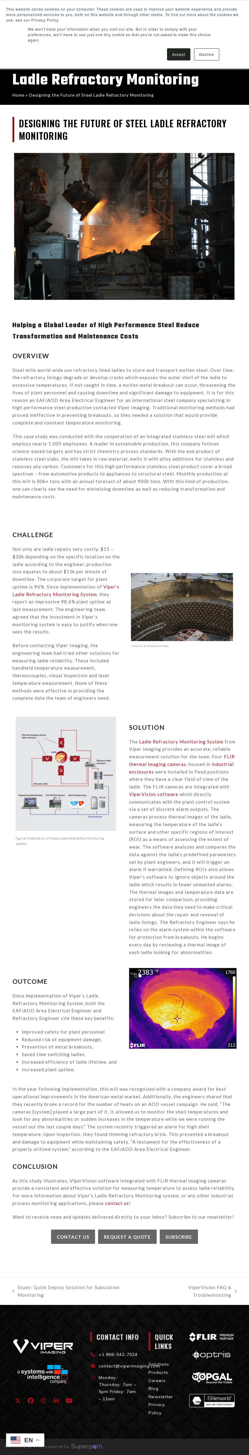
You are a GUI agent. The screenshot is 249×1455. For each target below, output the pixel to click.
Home (18, 95)
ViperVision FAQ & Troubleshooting (191, 1292)
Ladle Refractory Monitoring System (181, 741)
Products (158, 1372)
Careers (157, 1380)
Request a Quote (127, 1237)
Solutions (158, 1364)
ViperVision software (153, 794)
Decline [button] (206, 54)
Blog (153, 1388)
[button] (134, 1008)
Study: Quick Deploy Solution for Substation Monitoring (66, 1292)
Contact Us (73, 1237)
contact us (117, 1203)
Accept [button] (178, 54)
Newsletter (160, 1396)
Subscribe (178, 1237)
